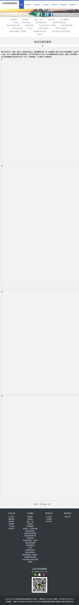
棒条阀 (39, 34)
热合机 (71, 601)
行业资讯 (45, 4)
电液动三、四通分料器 (21, 22)
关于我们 (28, 4)
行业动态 (49, 517)
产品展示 (37, 4)
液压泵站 (51, 19)
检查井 (23, 601)
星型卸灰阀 (29, 25)
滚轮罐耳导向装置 (39, 31)
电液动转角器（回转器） (18, 31)
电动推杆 (25, 19)
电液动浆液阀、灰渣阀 (47, 25)
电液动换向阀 (17, 28)
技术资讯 (54, 4)
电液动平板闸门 (61, 28)
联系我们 (72, 4)
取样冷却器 (65, 601)
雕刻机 (53, 601)
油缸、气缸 (39, 19)
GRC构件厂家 (30, 601)
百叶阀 (30, 28)
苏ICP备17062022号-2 (66, 599)
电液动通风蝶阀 (67, 25)
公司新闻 (49, 519)
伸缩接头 (58, 601)
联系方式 (68, 517)
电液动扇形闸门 (44, 28)
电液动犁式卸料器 (59, 22)
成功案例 (11, 524)
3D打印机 (38, 601)
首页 (21, 4)
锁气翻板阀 (64, 19)
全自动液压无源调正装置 (61, 31)
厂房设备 (11, 526)
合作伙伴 (11, 528)
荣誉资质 (63, 4)
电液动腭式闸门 (41, 22)
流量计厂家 (16, 601)
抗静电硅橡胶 (46, 601)
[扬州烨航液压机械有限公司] (9, 3)
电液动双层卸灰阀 (13, 25)
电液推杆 (13, 19)
